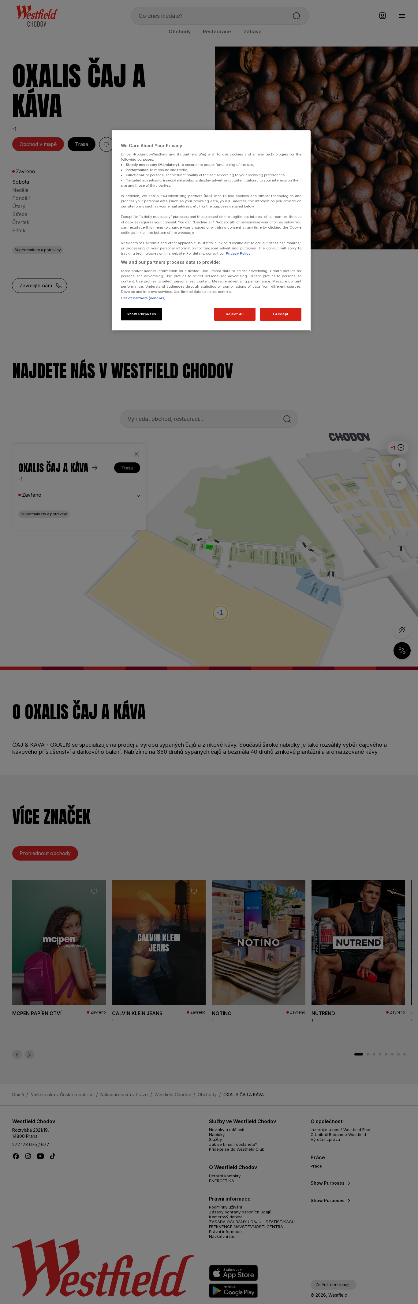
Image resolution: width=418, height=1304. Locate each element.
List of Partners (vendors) (143, 298)
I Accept (281, 314)
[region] (211, 230)
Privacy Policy (238, 253)
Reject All (235, 314)
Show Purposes (141, 314)
